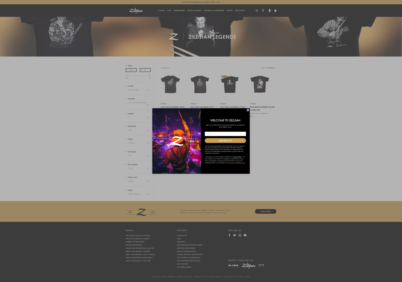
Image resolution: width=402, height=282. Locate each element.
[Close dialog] (248, 110)
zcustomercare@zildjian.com (236, 163)
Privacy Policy (237, 157)
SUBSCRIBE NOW (225, 140)
